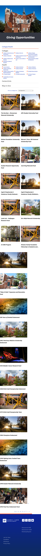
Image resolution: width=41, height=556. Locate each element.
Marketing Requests (26, 531)
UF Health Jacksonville (20, 74)
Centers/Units (6, 81)
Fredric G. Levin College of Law (21, 59)
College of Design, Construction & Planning (32, 53)
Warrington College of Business (7, 62)
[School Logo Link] (11, 521)
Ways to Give (6, 86)
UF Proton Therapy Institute (32, 75)
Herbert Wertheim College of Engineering (33, 59)
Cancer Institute (6, 67)
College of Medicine (32, 67)
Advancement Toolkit (27, 529)
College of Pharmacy (32, 68)
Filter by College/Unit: (12, 90)
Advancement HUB (26, 527)
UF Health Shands (6, 74)
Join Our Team (6, 537)
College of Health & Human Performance (21, 56)
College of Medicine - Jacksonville (7, 69)
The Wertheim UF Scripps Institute (8, 77)
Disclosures (6, 541)
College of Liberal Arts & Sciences (8, 59)
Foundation (6, 539)
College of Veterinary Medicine (20, 72)
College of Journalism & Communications (32, 56)
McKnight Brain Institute (32, 71)
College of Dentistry (19, 67)
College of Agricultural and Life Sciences (8, 53)
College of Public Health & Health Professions (8, 72)
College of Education (7, 55)
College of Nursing (19, 68)
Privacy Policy (6, 543)
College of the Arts (19, 53)
